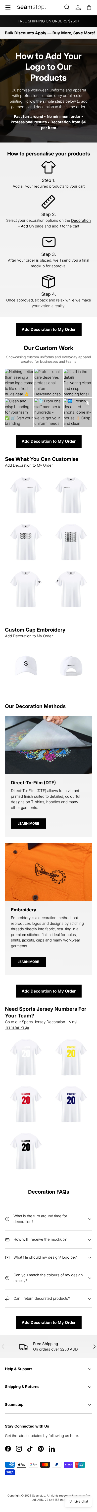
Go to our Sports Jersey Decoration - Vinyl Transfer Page (41, 1024)
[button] (89, 7)
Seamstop (38, 1495)
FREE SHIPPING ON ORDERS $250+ (49, 21)
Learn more (28, 823)
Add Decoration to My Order (49, 329)
